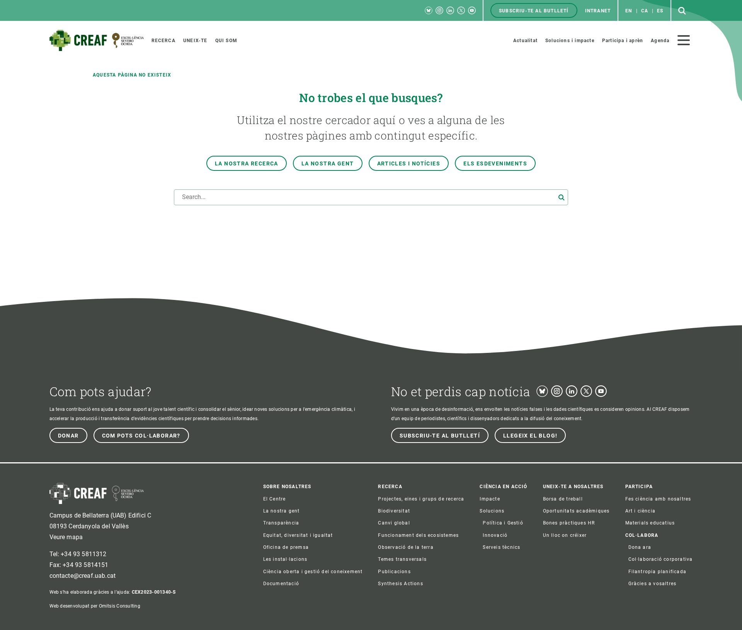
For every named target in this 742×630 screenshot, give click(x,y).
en (628, 11)
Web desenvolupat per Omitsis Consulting (94, 606)
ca (644, 11)
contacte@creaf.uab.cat (82, 575)
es (660, 11)
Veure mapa (66, 537)
